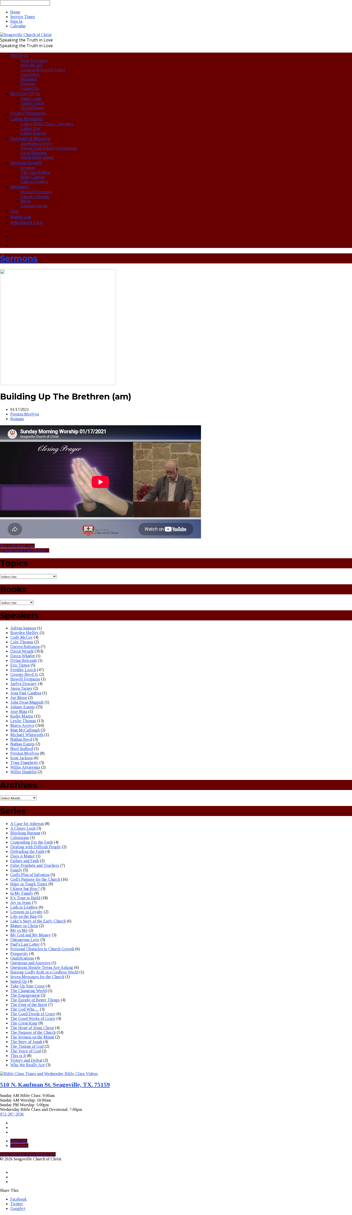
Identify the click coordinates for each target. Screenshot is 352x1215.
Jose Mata (18, 711)
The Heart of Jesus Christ (32, 1028)
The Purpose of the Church (33, 1032)
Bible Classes (33, 177)
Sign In (16, 21)
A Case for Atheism (27, 823)
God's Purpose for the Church (35, 879)
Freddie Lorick (23, 670)
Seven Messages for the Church (37, 977)
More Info (18, 1141)
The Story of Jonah (26, 1041)
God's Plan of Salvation (29, 874)
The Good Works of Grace (32, 1018)
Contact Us (30, 88)
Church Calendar (35, 196)
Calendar (18, 26)
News (26, 201)
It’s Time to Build (25, 898)
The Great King (23, 1023)
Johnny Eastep (22, 707)
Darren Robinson (25, 646)
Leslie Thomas (23, 721)
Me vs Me (19, 930)
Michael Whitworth (26, 735)
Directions (19, 1145)
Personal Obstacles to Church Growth (42, 949)
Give (14, 211)
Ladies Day (30, 128)
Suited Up (18, 981)
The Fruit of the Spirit (28, 1004)
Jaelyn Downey (23, 683)
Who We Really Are (27, 1065)
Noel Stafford (21, 748)
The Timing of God (27, 1046)
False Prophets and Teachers (34, 865)
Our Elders (30, 74)
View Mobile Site (41, 1154)
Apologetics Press (36, 143)
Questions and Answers (30, 963)
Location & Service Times (43, 70)
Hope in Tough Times (28, 884)
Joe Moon (18, 697)
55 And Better (32, 108)
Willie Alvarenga (25, 767)
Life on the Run (23, 916)
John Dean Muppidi (27, 702)
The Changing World (28, 990)
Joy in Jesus (20, 902)
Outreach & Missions (30, 138)
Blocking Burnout (25, 833)
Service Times (22, 16)
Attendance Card (26, 222)
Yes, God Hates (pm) (17, 546)
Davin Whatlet (22, 656)
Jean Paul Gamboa (25, 693)
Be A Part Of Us (25, 93)
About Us (19, 55)
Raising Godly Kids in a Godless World (44, 972)
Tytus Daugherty (24, 762)
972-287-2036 (12, 1114)
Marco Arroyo (22, 725)
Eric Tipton (20, 665)
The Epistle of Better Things (35, 1000)
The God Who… (24, 1009)
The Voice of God (25, 1051)
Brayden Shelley (24, 632)
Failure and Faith (24, 861)
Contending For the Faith (31, 842)
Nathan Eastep (22, 744)
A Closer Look (23, 828)
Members (19, 187)
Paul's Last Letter (25, 944)
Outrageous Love (24, 939)
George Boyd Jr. (24, 674)
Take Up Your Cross (27, 986)
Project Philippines (28, 113)
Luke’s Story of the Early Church (38, 921)
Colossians (19, 837)
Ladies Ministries (26, 119)
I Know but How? (25, 888)
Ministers (29, 79)
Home (15, 12)
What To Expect (34, 60)
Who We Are (32, 65)
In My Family (21, 893)
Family (16, 870)
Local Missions (34, 153)
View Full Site (13, 1154)
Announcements (34, 206)
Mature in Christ (24, 925)
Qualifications (22, 958)
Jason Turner (21, 688)
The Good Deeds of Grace (32, 1014)
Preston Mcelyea (24, 414)
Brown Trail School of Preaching (49, 148)
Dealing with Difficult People (35, 847)
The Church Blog (35, 172)
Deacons (28, 83)
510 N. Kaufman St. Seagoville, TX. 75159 (55, 1084)
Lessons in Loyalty (26, 912)
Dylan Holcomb (23, 660)
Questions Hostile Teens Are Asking (41, 967)
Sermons (28, 167)
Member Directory (37, 192)
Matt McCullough (25, 730)
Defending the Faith (27, 851)
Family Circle (32, 103)
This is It (18, 1055)
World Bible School (37, 157)
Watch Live (20, 217)
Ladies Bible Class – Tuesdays (47, 124)
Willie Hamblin (23, 772)
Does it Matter (22, 856)
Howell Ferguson (25, 679)
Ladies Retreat (33, 133)
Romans (17, 419)
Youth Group (31, 98)
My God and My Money (30, 935)
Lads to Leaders (34, 181)
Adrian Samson (23, 628)
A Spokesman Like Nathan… (24, 550)
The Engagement (25, 995)
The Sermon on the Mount (32, 1037)
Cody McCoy (21, 637)
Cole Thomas (21, 642)
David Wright (21, 651)
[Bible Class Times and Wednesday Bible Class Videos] (49, 1073)
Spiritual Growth (26, 162)
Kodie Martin (21, 716)
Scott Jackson (21, 758)
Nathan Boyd (21, 739)
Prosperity (19, 953)
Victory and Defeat (26, 1060)
